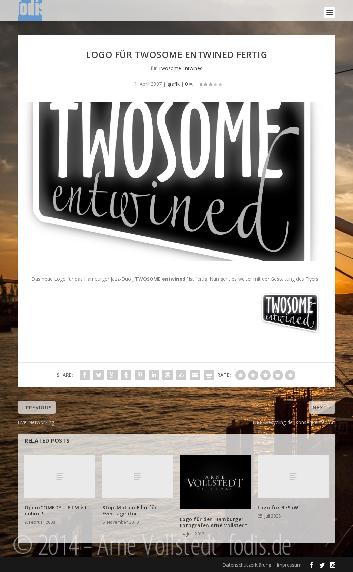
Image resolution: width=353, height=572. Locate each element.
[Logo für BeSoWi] (293, 476)
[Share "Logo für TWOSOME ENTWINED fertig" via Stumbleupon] (181, 375)
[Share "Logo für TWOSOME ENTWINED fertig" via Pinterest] (140, 375)
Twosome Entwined (180, 68)
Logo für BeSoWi (279, 507)
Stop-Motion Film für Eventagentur (129, 510)
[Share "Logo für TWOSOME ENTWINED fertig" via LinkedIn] (154, 375)
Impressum (289, 565)
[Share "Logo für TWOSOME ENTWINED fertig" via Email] (195, 375)
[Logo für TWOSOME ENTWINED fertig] (176, 181)
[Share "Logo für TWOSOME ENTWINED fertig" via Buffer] (167, 375)
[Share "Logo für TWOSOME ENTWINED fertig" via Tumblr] (126, 375)
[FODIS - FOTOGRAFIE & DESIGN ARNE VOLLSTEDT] (30, 12)
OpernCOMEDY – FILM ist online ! (55, 510)
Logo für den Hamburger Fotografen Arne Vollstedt (214, 522)
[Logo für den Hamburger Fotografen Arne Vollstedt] (215, 482)
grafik (173, 84)
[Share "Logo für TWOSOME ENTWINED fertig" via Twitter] (98, 375)
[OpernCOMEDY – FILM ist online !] (59, 476)
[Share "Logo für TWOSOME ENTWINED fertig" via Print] (209, 375)
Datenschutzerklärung (246, 565)
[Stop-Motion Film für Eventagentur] (137, 476)
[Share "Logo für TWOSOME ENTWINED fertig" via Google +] (112, 375)
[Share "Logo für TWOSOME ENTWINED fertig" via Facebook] (85, 375)
